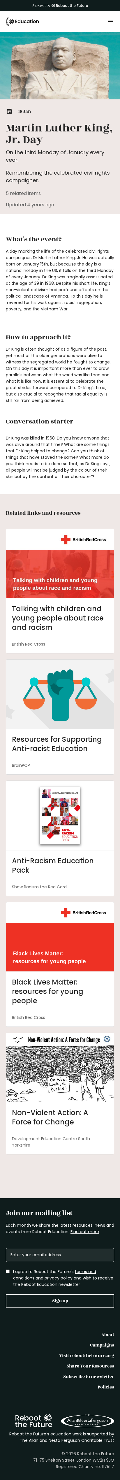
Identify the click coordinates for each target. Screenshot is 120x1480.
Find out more (84, 1232)
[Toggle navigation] (110, 21)
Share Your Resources (90, 1366)
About (107, 1334)
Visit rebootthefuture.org (86, 1355)
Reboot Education (22, 21)
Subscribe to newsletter (88, 1376)
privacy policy (59, 1278)
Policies (106, 1387)
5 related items (23, 193)
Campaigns (102, 1345)
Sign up (60, 1301)
